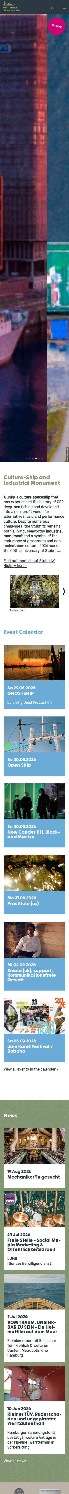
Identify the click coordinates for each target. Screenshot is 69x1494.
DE (52, 8)
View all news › (16, 1461)
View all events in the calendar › (31, 1069)
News (10, 1116)
